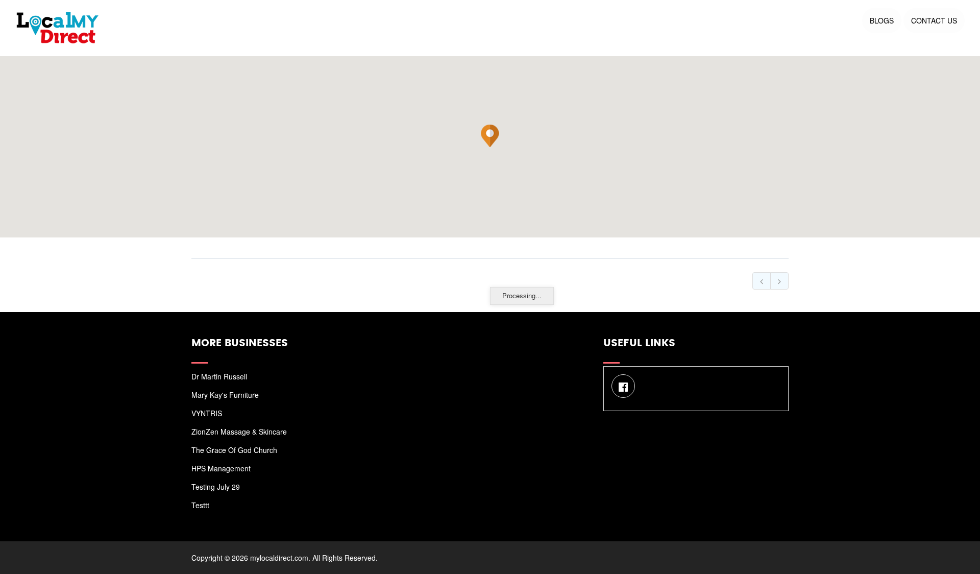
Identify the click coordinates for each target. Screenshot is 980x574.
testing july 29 (215, 487)
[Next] (779, 281)
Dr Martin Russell (219, 376)
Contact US (934, 20)
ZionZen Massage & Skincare (239, 431)
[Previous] (761, 281)
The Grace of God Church (234, 450)
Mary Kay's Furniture (225, 395)
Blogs (882, 20)
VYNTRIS (206, 413)
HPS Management (221, 468)
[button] (490, 136)
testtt (200, 505)
